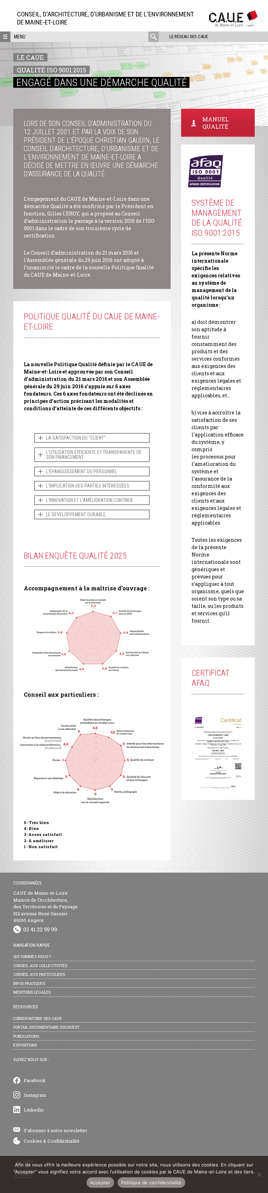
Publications (26, 1036)
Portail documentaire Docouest (46, 1027)
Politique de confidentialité (151, 1182)
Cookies (33, 1141)
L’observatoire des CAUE (37, 1018)
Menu (19, 37)
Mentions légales (32, 992)
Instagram (35, 1095)
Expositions (25, 1045)
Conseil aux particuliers (39, 974)
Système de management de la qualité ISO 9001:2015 (217, 218)
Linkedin (34, 1110)
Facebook (35, 1080)
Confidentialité (63, 1141)
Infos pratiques (29, 983)
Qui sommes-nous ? (32, 956)
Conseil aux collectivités (40, 965)
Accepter (100, 1182)
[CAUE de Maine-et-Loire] (233, 24)
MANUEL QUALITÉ (215, 122)
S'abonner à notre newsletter (56, 1130)
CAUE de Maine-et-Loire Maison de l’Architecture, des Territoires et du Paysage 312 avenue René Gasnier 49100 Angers (45, 906)
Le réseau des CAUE (188, 36)
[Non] (259, 1174)
